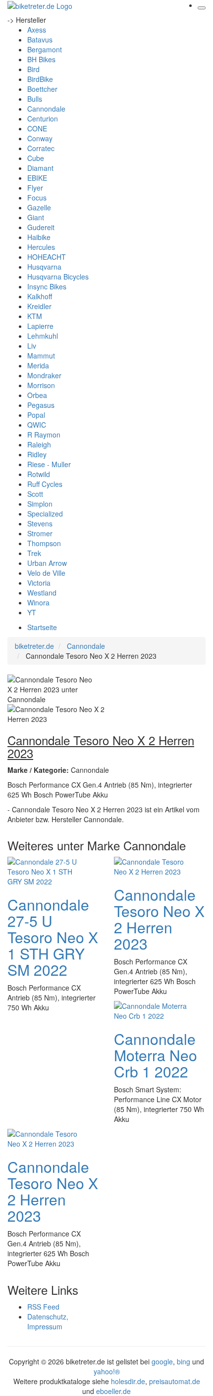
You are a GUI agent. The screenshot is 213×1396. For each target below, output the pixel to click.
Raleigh (39, 444)
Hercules (41, 247)
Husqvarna (44, 267)
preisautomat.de (174, 1381)
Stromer (40, 533)
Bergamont (44, 49)
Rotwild (38, 474)
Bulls (34, 99)
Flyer (35, 188)
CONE (37, 128)
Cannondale (46, 109)
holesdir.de (128, 1381)
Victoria (39, 583)
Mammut (41, 355)
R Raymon (43, 434)
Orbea (37, 395)
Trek (34, 553)
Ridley (37, 454)
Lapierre (40, 326)
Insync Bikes (46, 286)
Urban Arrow (47, 563)
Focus (37, 197)
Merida (38, 365)
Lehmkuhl (42, 336)
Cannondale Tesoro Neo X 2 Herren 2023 (159, 919)
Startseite (42, 627)
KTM (34, 316)
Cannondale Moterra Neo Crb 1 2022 (155, 1055)
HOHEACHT (46, 257)
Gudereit (40, 227)
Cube (35, 158)
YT (31, 612)
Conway (40, 138)
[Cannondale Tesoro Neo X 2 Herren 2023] (153, 866)
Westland (41, 593)
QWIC (36, 425)
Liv (31, 346)
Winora (38, 602)
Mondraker (44, 375)
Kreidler (39, 306)
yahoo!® (107, 1371)
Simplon (40, 504)
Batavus (40, 39)
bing (183, 1361)
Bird (33, 69)
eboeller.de (113, 1391)
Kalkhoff (39, 296)
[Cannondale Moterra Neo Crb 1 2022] (153, 1010)
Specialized (45, 514)
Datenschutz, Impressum (47, 1321)
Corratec (40, 148)
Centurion (42, 118)
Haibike (39, 237)
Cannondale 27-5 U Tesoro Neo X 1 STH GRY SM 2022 (52, 937)
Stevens (40, 523)
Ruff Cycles (44, 484)
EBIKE (37, 178)
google (162, 1361)
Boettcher (42, 89)
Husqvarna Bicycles (58, 276)
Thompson (44, 543)
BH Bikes (41, 59)
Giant (35, 217)
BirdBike (40, 79)
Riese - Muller (49, 464)
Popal (36, 415)
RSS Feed (43, 1307)
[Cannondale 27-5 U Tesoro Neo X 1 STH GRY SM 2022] (47, 871)
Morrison (41, 385)
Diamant (40, 168)
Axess (36, 30)
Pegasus (40, 405)
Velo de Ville (46, 573)
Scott (35, 494)
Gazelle (39, 207)
